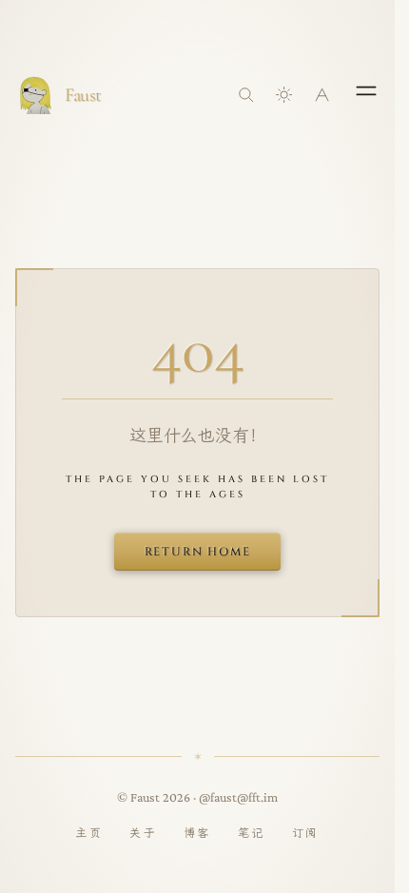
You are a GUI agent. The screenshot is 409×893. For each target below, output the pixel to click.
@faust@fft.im (238, 797)
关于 (143, 833)
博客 (197, 833)
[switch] (284, 95)
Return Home (198, 551)
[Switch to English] (322, 95)
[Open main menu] (366, 90)
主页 (89, 833)
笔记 (251, 833)
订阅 (306, 833)
